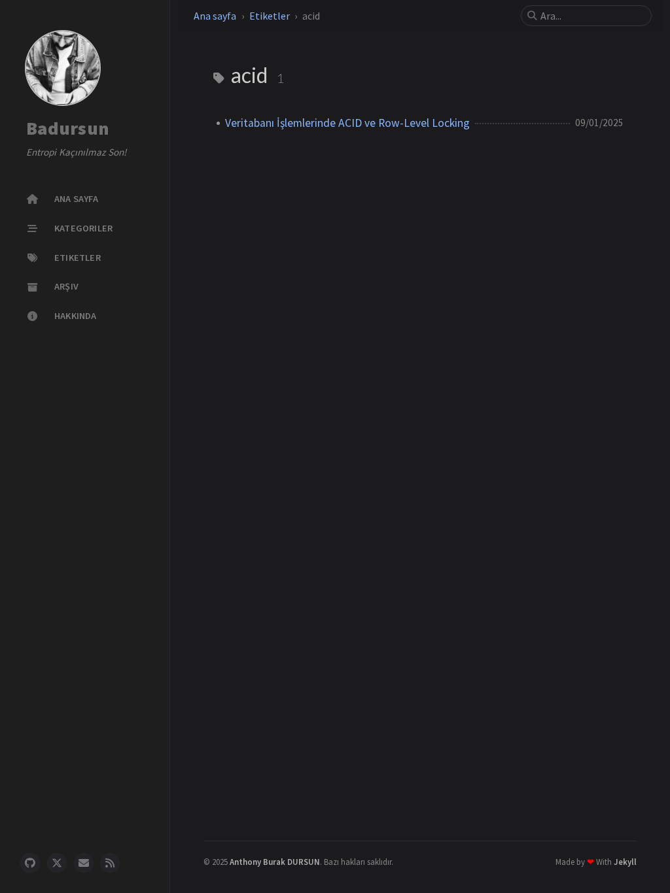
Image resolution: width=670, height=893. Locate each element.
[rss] (110, 863)
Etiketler (269, 15)
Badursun (67, 129)
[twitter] (57, 863)
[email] (84, 863)
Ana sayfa (215, 15)
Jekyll (625, 861)
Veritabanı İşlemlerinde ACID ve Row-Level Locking (347, 123)
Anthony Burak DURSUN (275, 861)
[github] (30, 863)
